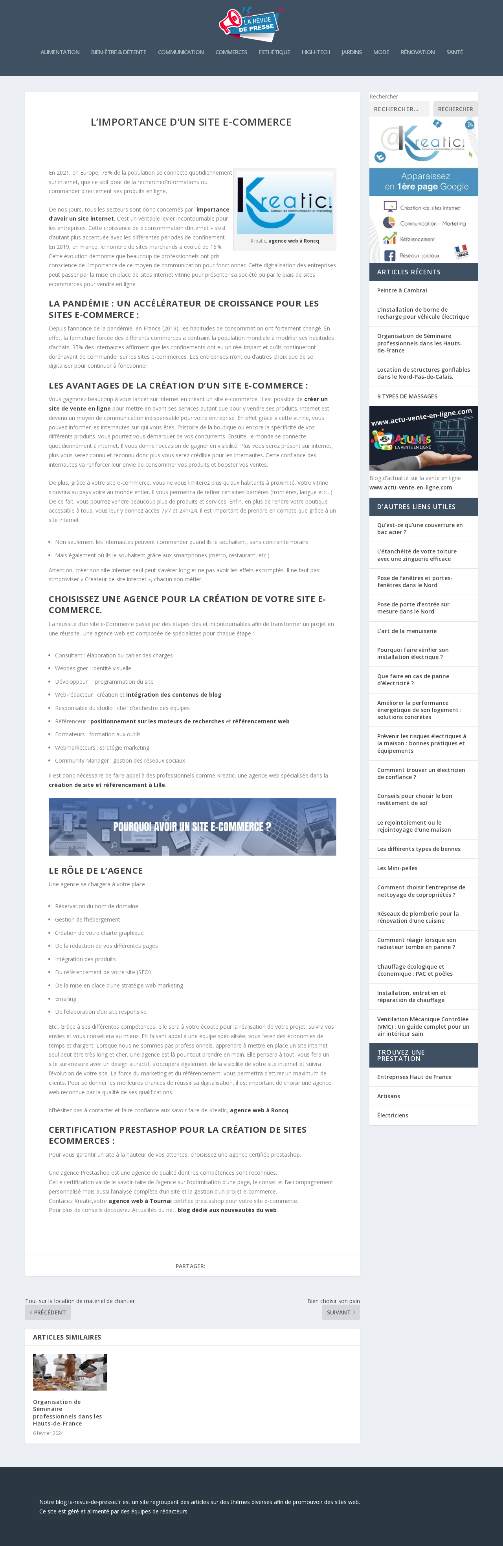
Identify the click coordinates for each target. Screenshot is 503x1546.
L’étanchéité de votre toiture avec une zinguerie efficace (417, 555)
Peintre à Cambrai (402, 290)
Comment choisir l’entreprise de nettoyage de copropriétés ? (421, 890)
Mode (381, 52)
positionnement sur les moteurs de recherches (157, 721)
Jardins (352, 52)
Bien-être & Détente (118, 52)
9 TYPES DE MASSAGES (407, 396)
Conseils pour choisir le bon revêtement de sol (414, 799)
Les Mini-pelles (397, 868)
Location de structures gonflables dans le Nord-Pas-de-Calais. (423, 373)
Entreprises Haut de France (414, 1077)
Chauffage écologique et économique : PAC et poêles (415, 970)
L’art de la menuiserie (407, 631)
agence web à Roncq (259, 1110)
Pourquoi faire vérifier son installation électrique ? (413, 653)
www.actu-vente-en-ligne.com (410, 487)
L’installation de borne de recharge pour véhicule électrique (423, 313)
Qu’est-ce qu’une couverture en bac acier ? (420, 528)
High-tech (316, 52)
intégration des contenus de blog (174, 694)
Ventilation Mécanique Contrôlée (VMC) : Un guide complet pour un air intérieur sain (423, 1026)
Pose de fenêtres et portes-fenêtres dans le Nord (415, 581)
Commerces (231, 52)
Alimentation (59, 52)
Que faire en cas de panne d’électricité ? (413, 679)
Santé (454, 52)
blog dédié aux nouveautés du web (227, 1210)
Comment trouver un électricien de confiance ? (421, 773)
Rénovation (418, 52)
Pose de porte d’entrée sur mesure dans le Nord (413, 608)
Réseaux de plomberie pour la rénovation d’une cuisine (418, 917)
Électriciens (392, 1115)
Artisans (388, 1096)
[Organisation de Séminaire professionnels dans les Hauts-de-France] (70, 1372)
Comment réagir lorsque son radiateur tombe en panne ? (416, 943)
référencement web (261, 721)
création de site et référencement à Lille (107, 785)
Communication (181, 52)
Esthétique (274, 52)
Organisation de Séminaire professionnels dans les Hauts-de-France (67, 1412)
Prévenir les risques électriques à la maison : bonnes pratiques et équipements (421, 743)
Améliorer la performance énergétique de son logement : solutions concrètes (419, 710)
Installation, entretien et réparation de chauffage (411, 996)
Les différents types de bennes (419, 848)
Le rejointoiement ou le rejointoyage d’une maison (414, 826)
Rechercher (383, 96)
